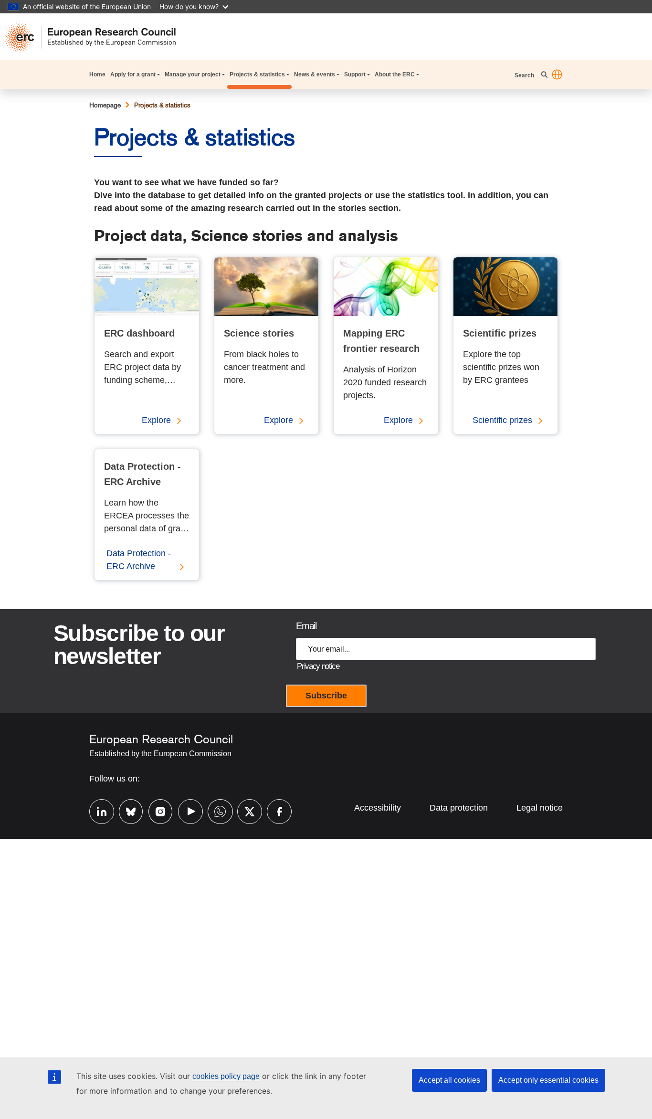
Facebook (274, 810)
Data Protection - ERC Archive (138, 560)
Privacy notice (318, 666)
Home (97, 74)
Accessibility (377, 808)
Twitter (244, 810)
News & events (314, 74)
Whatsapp (215, 810)
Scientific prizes (502, 420)
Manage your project (193, 74)
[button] (557, 74)
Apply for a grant (133, 74)
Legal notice (539, 808)
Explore (156, 420)
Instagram (156, 810)
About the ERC (395, 74)
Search (525, 75)
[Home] (95, 38)
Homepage (105, 105)
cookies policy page (226, 1076)
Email (306, 626)
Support (355, 74)
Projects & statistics (257, 74)
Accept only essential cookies (548, 1080)
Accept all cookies (449, 1080)
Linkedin (97, 810)
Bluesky (126, 810)
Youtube (185, 810)
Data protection (459, 808)
